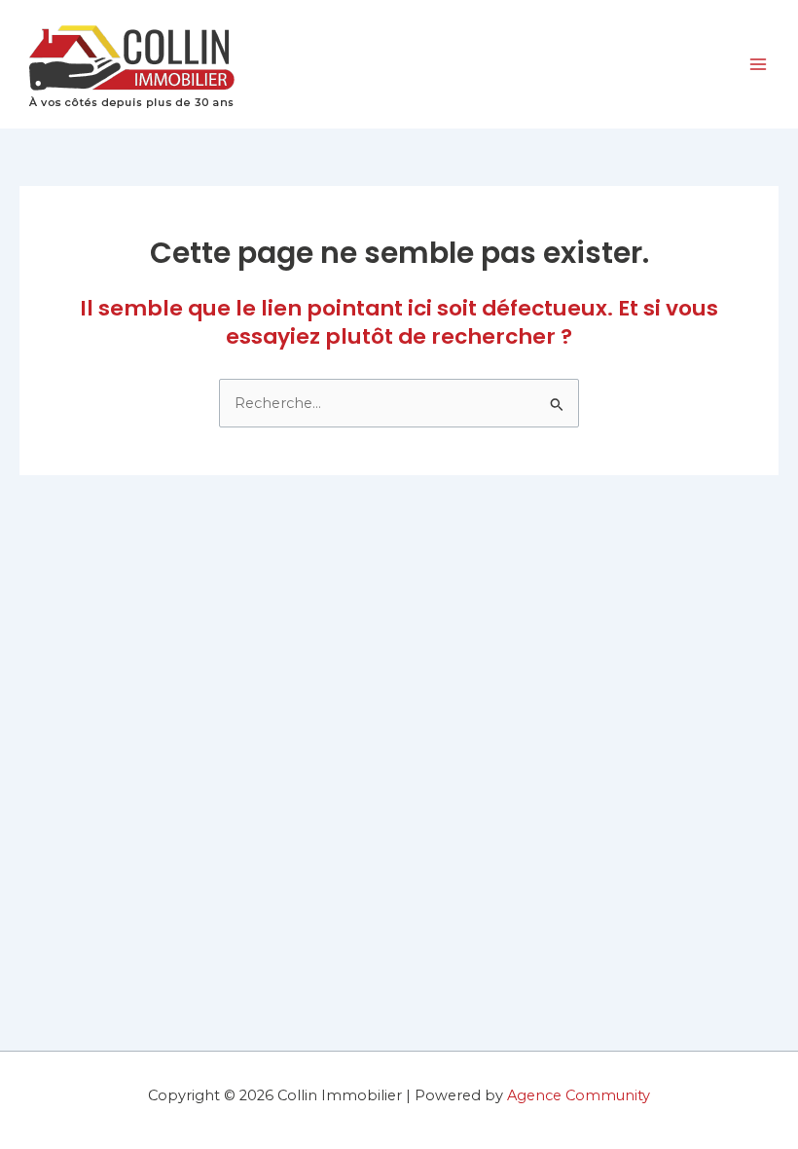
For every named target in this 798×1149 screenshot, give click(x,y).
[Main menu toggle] (758, 64)
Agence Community (578, 1095)
